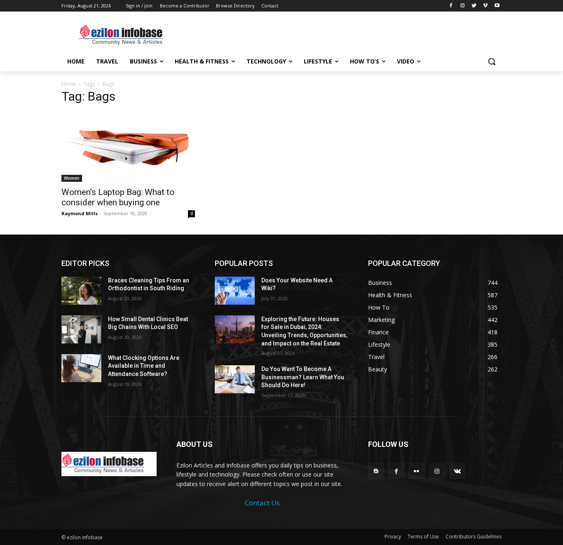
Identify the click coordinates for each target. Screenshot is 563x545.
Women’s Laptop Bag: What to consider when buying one (117, 197)
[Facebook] (451, 6)
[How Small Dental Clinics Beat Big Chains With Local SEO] (81, 329)
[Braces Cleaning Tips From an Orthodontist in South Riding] (81, 291)
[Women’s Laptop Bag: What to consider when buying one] (128, 147)
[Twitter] (474, 6)
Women (72, 178)
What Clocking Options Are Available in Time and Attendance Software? (143, 366)
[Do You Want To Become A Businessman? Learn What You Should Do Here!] (235, 379)
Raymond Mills (79, 213)
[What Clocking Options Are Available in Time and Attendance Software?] (81, 368)
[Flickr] (416, 471)
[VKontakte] (457, 471)
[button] (492, 61)
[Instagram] (462, 6)
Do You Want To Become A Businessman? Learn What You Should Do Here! (302, 377)
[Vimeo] (485, 6)
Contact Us (262, 502)
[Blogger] (376, 471)
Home (68, 83)
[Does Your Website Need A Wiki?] (235, 291)
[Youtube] (497, 6)
